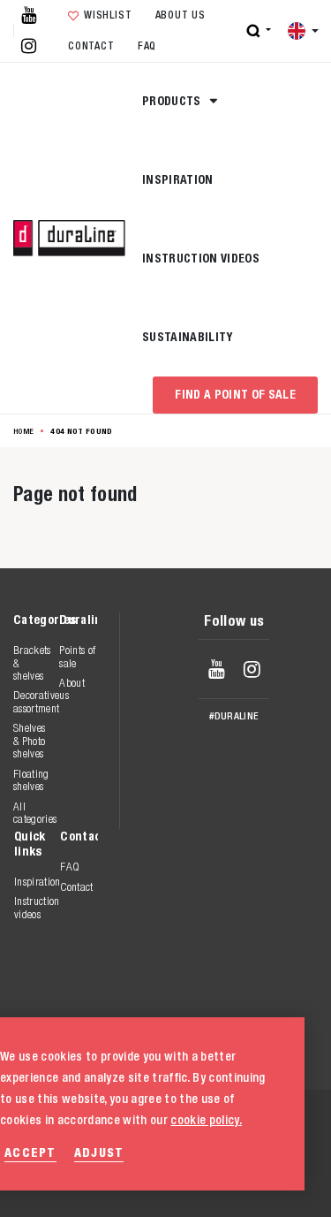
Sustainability (187, 337)
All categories (34, 812)
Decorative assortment (36, 701)
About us (180, 15)
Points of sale (77, 656)
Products (173, 101)
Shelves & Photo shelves (29, 740)
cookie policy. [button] (206, 1120)
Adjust (99, 1152)
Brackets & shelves (32, 662)
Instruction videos (201, 258)
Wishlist (108, 15)
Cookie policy (217, 1162)
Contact (91, 46)
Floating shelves (31, 780)
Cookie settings (224, 1181)
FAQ (147, 46)
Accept (30, 1152)
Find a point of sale (235, 394)
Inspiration (178, 179)
